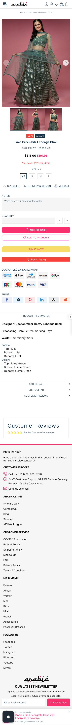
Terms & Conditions (15, 570)
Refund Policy (11, 544)
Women (7, 595)
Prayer (7, 616)
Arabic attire (19, 4)
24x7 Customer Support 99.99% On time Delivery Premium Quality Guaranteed (37, 481)
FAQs (6, 560)
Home (22, 12)
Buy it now (36, 249)
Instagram (9, 652)
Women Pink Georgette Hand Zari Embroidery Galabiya (35, 717)
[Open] (8, 716)
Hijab (6, 611)
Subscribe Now (58, 702)
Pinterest (8, 657)
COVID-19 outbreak (14, 539)
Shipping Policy (12, 549)
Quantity (8, 215)
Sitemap (8, 519)
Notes (6, 195)
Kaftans (7, 585)
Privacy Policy (11, 565)
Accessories (10, 621)
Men (6, 601)
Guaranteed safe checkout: (20, 269)
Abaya (7, 590)
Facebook (9, 641)
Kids (6, 606)
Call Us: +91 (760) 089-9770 (25, 474)
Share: (6, 294)
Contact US (10, 508)
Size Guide (9, 554)
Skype (7, 667)
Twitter (7, 647)
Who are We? (11, 503)
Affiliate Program (13, 524)
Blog (6, 514)
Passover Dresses (14, 626)
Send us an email (18, 488)
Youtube (8, 662)
